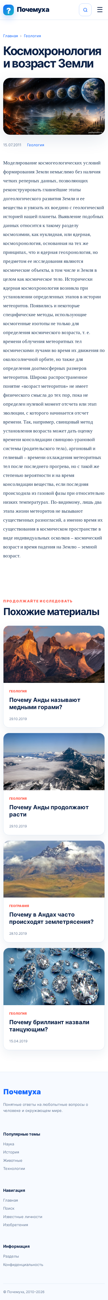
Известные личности (22, 1216)
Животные (12, 1160)
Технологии (14, 1168)
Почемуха (22, 1091)
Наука (8, 1144)
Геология (32, 35)
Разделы (11, 1256)
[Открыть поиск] (85, 9)
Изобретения (15, 1224)
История (11, 1152)
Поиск (8, 1208)
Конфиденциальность (23, 1264)
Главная (10, 35)
